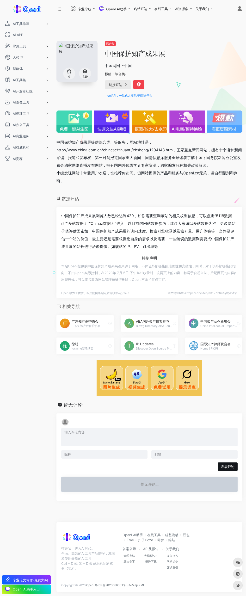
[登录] (239, 9)
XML (142, 585)
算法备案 (129, 561)
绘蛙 (171, 540)
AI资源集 (181, 9)
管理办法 (129, 556)
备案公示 (129, 549)
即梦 (160, 540)
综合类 (110, 43)
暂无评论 (73, 405)
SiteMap (132, 585)
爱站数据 (76, 223)
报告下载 (151, 561)
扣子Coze (145, 540)
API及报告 (151, 549)
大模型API (150, 556)
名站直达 (140, 9)
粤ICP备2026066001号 (110, 585)
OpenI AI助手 (133, 535)
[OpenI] (76, 538)
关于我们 (202, 9)
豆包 (186, 535)
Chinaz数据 (101, 223)
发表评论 (227, 467)
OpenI (90, 585)
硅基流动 (171, 535)
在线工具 (161, 9)
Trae (130, 540)
